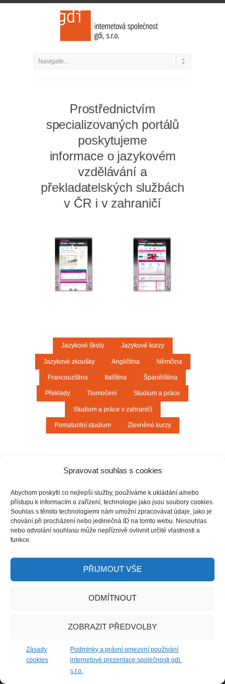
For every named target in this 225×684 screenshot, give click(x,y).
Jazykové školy (82, 345)
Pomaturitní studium (82, 425)
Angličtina (125, 361)
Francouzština (68, 377)
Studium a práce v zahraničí (112, 409)
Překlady (57, 393)
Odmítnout (112, 597)
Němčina (169, 361)
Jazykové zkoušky (69, 361)
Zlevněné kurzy (149, 425)
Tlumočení (102, 393)
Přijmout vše (112, 568)
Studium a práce (156, 393)
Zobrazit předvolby (112, 626)
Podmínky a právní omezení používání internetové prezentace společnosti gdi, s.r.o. (126, 660)
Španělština (160, 377)
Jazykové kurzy (142, 345)
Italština (116, 377)
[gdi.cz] (112, 25)
